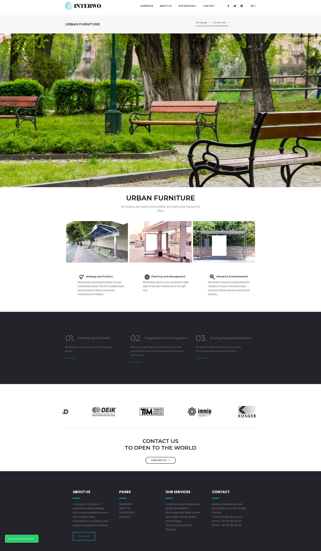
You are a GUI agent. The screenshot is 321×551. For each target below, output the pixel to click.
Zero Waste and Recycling (181, 517)
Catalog (84, 536)
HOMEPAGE (146, 6)
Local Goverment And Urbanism (212, 26)
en (252, 6)
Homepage (201, 22)
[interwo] (83, 6)
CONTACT (209, 6)
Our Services (219, 22)
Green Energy (173, 521)
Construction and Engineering (183, 504)
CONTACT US (159, 460)
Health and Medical (177, 508)
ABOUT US (166, 6)
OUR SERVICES (186, 6)
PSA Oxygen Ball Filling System (183, 512)
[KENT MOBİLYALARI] (97, 241)
